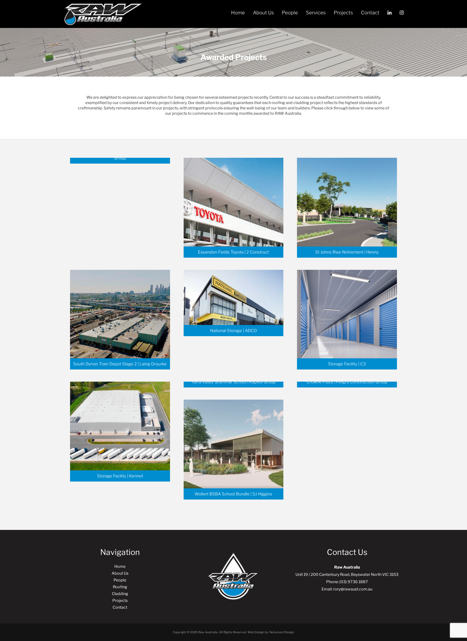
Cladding (120, 593)
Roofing (120, 587)
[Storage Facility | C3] (347, 319)
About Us (263, 13)
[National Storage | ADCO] (234, 302)
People (290, 13)
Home (238, 13)
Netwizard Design (281, 632)
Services (316, 13)
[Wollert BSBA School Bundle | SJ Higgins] (234, 449)
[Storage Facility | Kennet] (120, 431)
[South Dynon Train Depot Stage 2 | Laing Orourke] (120, 319)
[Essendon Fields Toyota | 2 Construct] (234, 207)
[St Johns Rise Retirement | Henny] (347, 207)
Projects (343, 13)
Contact (370, 13)
